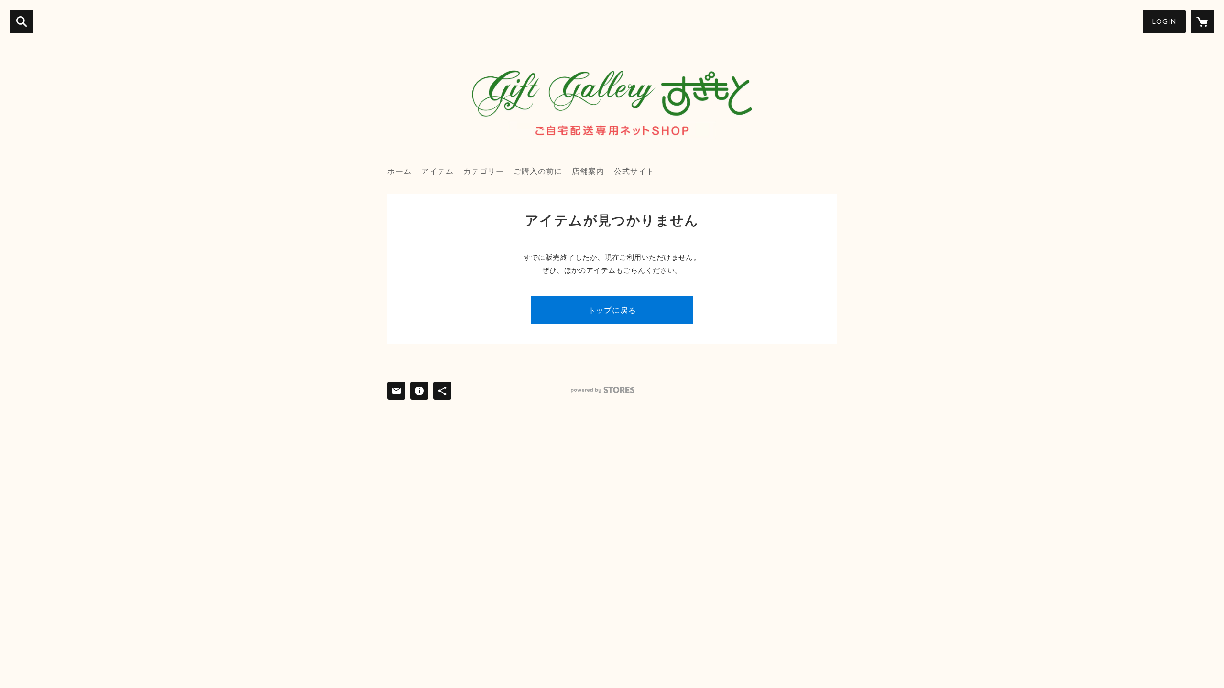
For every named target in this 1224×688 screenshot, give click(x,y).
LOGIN (1164, 21)
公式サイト (634, 170)
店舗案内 (588, 170)
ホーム (399, 170)
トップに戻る (612, 309)
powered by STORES (602, 390)
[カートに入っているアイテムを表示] (1202, 21)
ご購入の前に (538, 170)
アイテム (437, 170)
